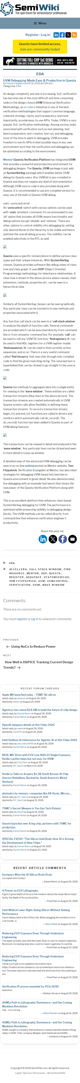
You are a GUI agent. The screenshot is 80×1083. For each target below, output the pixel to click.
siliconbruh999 (25, 743)
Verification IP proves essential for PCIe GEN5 (30, 986)
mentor (33, 573)
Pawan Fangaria (15, 83)
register (16, 577)
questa (55, 573)
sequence (34, 577)
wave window (53, 584)
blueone (21, 698)
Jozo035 (17, 732)
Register (32, 35)
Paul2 (20, 812)
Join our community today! (40, 49)
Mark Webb (51, 924)
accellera (29, 107)
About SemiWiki (56, 1072)
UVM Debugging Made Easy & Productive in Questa (39, 80)
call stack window (45, 569)
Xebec (16, 701)
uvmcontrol (57, 581)
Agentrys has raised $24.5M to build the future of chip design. (40, 710)
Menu (42, 23)
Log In (45, 35)
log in (34, 619)
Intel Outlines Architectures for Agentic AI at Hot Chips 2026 (39, 740)
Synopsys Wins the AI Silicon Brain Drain (27, 874)
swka (20, 728)
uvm (41, 581)
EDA (18, 86)
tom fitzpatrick (22, 581)
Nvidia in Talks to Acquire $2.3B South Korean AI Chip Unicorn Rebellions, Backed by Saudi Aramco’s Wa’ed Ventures (35, 777)
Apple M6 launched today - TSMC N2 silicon (29, 694)
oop (44, 573)
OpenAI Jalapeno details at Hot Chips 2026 (28, 724)
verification (20, 584)
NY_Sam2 (18, 766)
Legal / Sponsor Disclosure (30, 1072)
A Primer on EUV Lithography (20, 890)
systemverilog (57, 577)
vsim (36, 584)
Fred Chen (22, 762)
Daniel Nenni (24, 713)
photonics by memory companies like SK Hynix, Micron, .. (37, 793)
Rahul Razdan (51, 1013)
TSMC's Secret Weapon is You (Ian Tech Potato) (31, 808)
